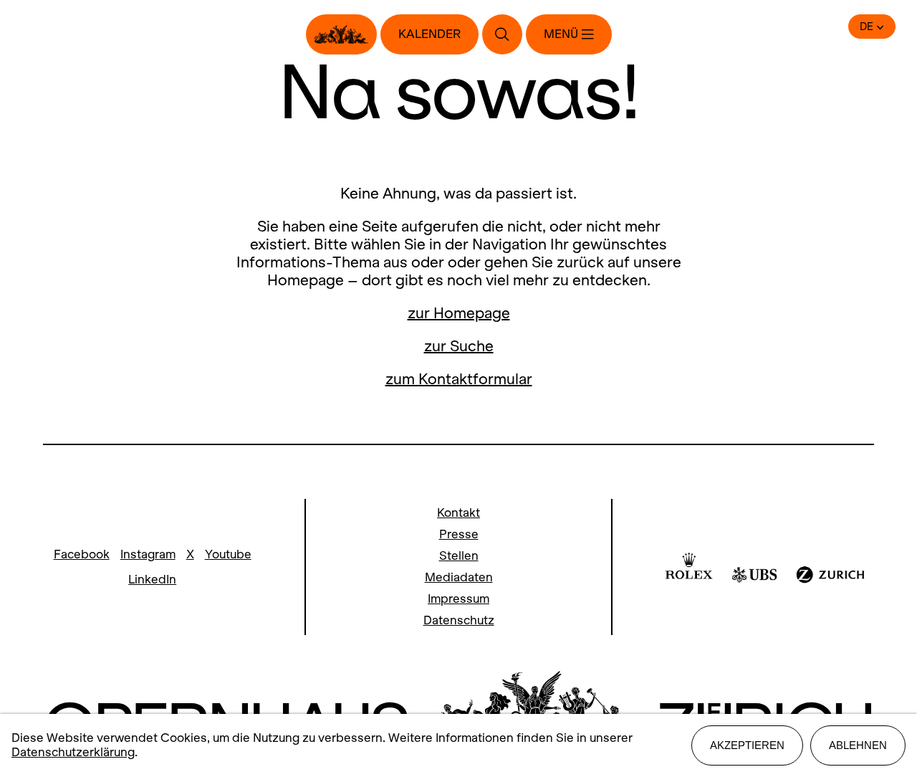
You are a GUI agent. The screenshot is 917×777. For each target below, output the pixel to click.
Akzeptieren (747, 745)
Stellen (459, 556)
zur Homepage (459, 313)
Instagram (148, 554)
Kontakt (458, 513)
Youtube (228, 554)
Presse (459, 534)
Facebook (82, 554)
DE (866, 26)
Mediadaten (459, 577)
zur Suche (459, 346)
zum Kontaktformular (458, 379)
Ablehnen (858, 745)
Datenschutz (458, 620)
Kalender (429, 34)
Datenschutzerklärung (73, 752)
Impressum (458, 599)
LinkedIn (152, 579)
